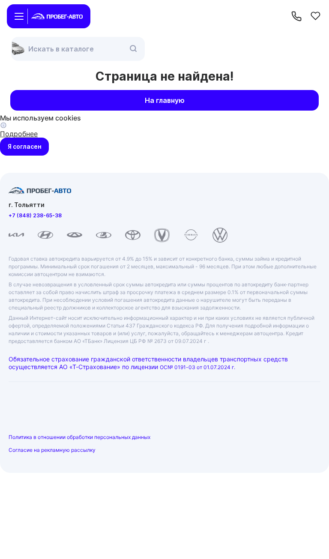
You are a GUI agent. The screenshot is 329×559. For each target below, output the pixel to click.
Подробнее (19, 133)
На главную (165, 100)
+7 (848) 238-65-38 (35, 215)
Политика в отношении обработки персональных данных (79, 437)
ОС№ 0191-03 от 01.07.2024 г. (197, 367)
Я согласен (25, 146)
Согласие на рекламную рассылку (52, 450)
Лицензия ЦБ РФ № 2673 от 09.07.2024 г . (156, 341)
